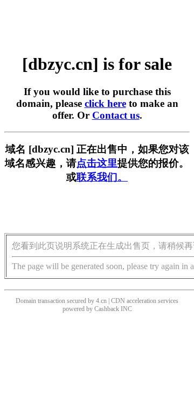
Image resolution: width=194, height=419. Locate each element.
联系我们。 (102, 177)
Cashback (106, 309)
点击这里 (97, 163)
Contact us (116, 115)
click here (105, 103)
